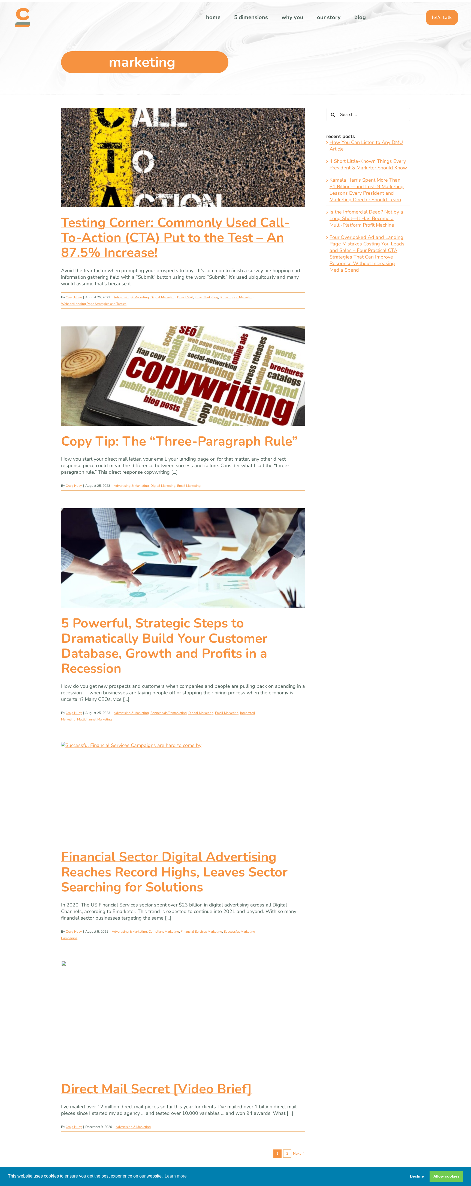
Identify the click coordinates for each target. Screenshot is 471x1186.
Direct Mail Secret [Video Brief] (156, 1089)
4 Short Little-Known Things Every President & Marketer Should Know (368, 164)
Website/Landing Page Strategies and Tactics (93, 304)
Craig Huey (74, 297)
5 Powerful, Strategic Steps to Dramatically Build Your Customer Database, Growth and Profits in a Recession (164, 645)
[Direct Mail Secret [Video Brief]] (183, 1017)
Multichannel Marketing (94, 719)
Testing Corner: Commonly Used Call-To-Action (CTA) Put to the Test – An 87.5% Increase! (175, 238)
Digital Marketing (163, 297)
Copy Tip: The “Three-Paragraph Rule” (179, 441)
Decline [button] (417, 1176)
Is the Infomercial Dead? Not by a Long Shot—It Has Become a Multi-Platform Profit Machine (366, 218)
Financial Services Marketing (201, 931)
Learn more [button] (176, 1176)
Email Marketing (206, 297)
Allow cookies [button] (446, 1176)
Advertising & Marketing (131, 297)
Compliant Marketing (164, 931)
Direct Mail (185, 297)
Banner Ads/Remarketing (168, 713)
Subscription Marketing (236, 297)
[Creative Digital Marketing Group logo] (22, 10)
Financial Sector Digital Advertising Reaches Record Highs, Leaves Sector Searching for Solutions (174, 872)
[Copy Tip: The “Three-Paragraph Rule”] (183, 376)
